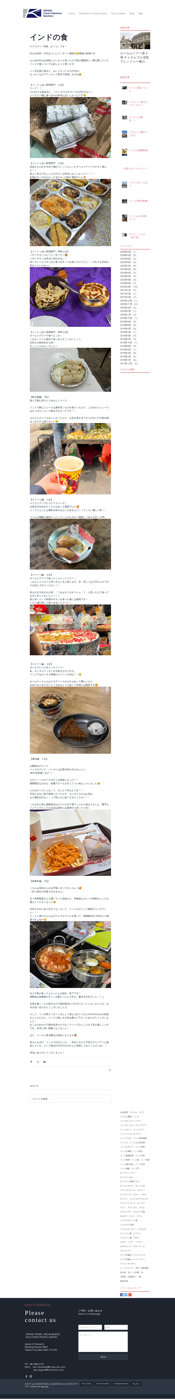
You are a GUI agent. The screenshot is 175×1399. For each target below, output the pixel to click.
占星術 (123, 1276)
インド (136, 1116)
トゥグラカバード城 (128, 1220)
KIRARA (38, 1384)
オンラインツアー (127, 1173)
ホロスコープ (126, 1246)
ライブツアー (126, 1250)
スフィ (123, 1207)
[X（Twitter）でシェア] (38, 1061)
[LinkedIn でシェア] (44, 1061)
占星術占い (132, 1276)
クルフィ (141, 1190)
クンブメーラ (126, 1194)
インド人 (124, 1142)
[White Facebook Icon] (26, 1376)
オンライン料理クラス (129, 1181)
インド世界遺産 (140, 1138)
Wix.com (44, 1386)
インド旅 (135, 1160)
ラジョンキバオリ (127, 1263)
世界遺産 (144, 1268)
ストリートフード (127, 1203)
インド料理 (125, 1160)
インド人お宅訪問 (137, 1142)
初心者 (123, 1272)
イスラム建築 (126, 1116)
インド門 (135, 1168)
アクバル (133, 1112)
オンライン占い (127, 1177)
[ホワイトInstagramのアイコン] (30, 1376)
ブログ (136, 1237)
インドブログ (126, 1138)
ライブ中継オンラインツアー (132, 1259)
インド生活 (140, 1164)
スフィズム (132, 1207)
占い (143, 1272)
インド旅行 (145, 1160)
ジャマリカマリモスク (139, 1199)
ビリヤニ (137, 1233)
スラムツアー (126, 1211)
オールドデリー (127, 1186)
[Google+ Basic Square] (130, 1294)
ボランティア (139, 1246)
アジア (142, 1112)
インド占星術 (126, 1151)
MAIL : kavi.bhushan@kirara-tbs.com (45, 1366)
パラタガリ (142, 1229)
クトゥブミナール (127, 1190)
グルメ (136, 1194)
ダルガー (124, 1216)
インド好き (138, 1151)
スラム (142, 1207)
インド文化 (140, 1155)
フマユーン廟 (126, 1237)
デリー (140, 1216)
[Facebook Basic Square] (121, 1294)
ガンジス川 (140, 1186)
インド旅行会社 (127, 1164)
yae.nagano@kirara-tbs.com (48, 1369)
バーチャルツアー (127, 1229)
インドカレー (126, 1129)
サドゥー (124, 1199)
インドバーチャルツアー (130, 1134)
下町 (137, 1268)
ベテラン (139, 1242)
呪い (141, 1276)
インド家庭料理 (127, 1155)
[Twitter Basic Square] (125, 1294)
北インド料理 (133, 1272)
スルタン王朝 (139, 1211)
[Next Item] (146, 41)
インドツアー (139, 1129)
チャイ (132, 1216)
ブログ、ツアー (127, 1242)
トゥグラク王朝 (127, 1224)
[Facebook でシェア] (31, 1061)
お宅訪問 (124, 1112)
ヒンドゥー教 (126, 1233)
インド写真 (140, 1147)
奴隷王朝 (124, 1281)
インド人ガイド (127, 1147)
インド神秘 (125, 1168)
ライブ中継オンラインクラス (132, 1255)
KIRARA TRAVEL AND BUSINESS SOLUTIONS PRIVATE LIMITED (43, 1335)
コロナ (143, 1194)
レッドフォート (127, 1268)
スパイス (141, 1203)
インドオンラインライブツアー (133, 1125)
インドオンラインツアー (130, 1121)
